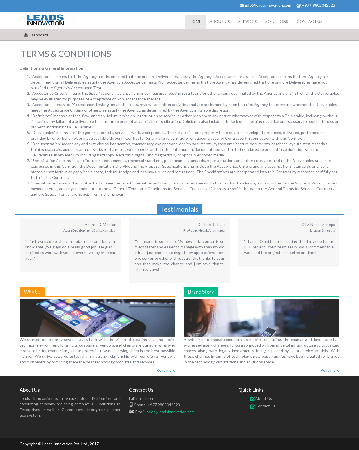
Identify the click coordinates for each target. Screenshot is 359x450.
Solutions (276, 21)
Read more (166, 370)
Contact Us (310, 21)
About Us (220, 21)
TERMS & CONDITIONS (66, 54)
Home (195, 21)
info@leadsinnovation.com (268, 5)
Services (247, 21)
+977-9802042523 (318, 5)
